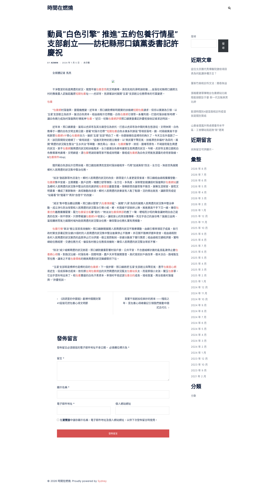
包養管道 (104, 186)
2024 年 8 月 (199, 311)
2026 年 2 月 (199, 204)
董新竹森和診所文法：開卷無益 (209, 83)
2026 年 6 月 (199, 180)
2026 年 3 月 (199, 198)
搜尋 (193, 36)
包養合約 (130, 275)
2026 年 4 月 (199, 192)
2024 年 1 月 (198, 352)
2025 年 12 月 (199, 216)
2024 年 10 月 (199, 299)
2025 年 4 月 (199, 263)
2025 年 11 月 (199, 222)
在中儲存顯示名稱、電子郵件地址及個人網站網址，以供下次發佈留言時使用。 (109, 420)
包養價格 (75, 258)
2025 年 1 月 (198, 281)
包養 (49, 101)
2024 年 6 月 (199, 322)
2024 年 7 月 (198, 317)
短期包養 (81, 93)
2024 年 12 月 (199, 287)
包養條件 (54, 157)
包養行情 (57, 228)
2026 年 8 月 (199, 168)
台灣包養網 (92, 271)
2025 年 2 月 (199, 275)
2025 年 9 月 (199, 233)
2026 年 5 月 (199, 186)
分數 (193, 395)
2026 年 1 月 (198, 210)
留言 (60, 358)
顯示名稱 (63, 387)
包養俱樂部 (117, 212)
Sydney (102, 481)
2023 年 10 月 (199, 364)
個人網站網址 (123, 403)
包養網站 (171, 182)
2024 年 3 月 (199, 340)
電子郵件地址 (65, 403)
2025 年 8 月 (199, 239)
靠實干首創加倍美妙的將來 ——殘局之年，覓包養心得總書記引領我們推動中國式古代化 (146, 303)
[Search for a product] (229, 8)
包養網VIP (61, 135)
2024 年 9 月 (199, 305)
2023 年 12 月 (199, 358)
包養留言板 (84, 212)
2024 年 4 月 (199, 334)
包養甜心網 (169, 266)
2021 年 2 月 (198, 376)
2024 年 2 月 (199, 346)
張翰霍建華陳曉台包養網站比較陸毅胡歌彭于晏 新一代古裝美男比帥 (209, 97)
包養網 (57, 110)
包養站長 (132, 271)
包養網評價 (114, 118)
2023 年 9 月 (199, 370)
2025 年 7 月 (198, 245)
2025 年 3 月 (199, 269)
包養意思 (101, 89)
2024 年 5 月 (199, 328)
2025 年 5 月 (199, 257)
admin (54, 62)
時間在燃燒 (60, 8)
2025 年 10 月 (199, 228)
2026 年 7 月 (198, 174)
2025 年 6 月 (199, 251)
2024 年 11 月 (199, 293)
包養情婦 (107, 203)
